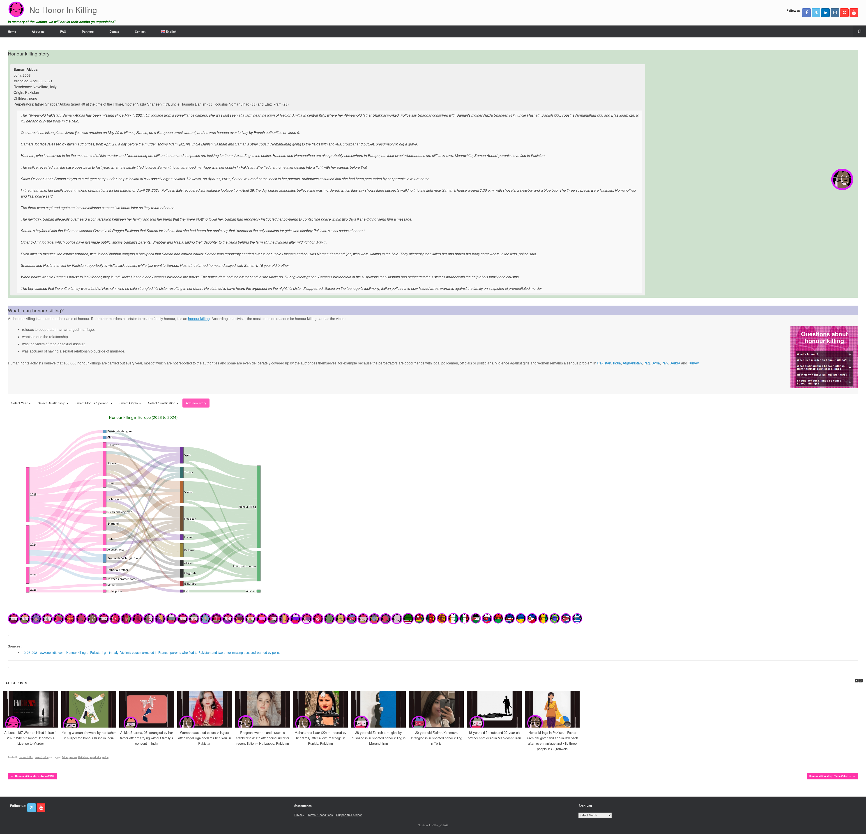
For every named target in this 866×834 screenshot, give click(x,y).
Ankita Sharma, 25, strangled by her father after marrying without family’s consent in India (146, 738)
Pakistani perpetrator (89, 757)
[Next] (861, 680)
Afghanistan (632, 363)
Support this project (349, 815)
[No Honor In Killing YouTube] (854, 12)
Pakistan (604, 363)
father (65, 757)
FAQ (63, 31)
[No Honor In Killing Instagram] (835, 12)
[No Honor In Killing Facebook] (806, 12)
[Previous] (857, 680)
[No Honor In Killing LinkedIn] (825, 12)
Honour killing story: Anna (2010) (32, 776)
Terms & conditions (320, 815)
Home (12, 31)
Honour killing (26, 757)
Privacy (299, 815)
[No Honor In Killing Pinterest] (844, 12)
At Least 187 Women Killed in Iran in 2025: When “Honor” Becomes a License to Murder (30, 738)
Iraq (647, 363)
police (105, 757)
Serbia (675, 363)
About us (38, 31)
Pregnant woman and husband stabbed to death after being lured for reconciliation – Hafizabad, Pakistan (262, 738)
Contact (140, 31)
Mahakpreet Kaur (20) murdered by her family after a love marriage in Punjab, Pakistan (320, 738)
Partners (88, 31)
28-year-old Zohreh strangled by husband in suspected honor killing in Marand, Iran (378, 738)
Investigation (41, 757)
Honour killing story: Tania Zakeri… (832, 776)
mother (73, 757)
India (617, 363)
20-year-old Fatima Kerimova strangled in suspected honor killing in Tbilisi (436, 738)
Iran (665, 363)
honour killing (199, 318)
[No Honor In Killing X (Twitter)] (816, 12)
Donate (114, 31)
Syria (656, 363)
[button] (859, 31)
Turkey (693, 363)
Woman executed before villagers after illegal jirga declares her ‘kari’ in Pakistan (204, 738)
